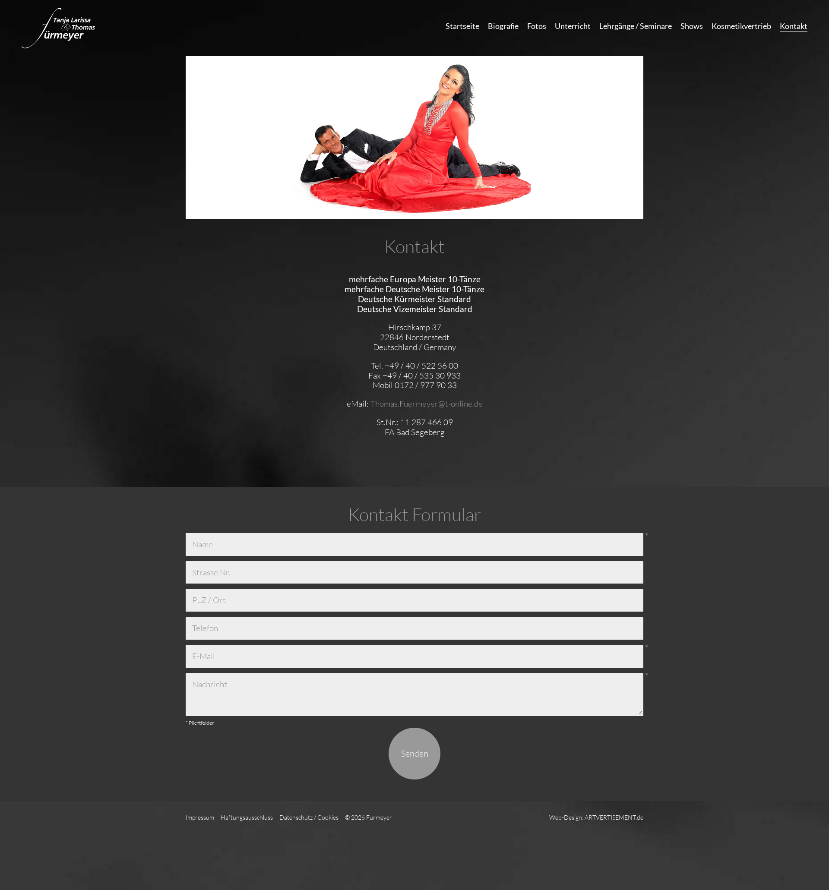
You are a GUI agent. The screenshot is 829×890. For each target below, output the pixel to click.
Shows (691, 26)
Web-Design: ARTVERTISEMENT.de (596, 817)
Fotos (536, 26)
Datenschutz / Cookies (309, 817)
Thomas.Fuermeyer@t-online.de (426, 403)
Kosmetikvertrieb (741, 26)
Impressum (200, 817)
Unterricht (573, 26)
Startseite (462, 26)
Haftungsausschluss (247, 817)
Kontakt (793, 26)
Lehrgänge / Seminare (635, 26)
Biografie (503, 26)
